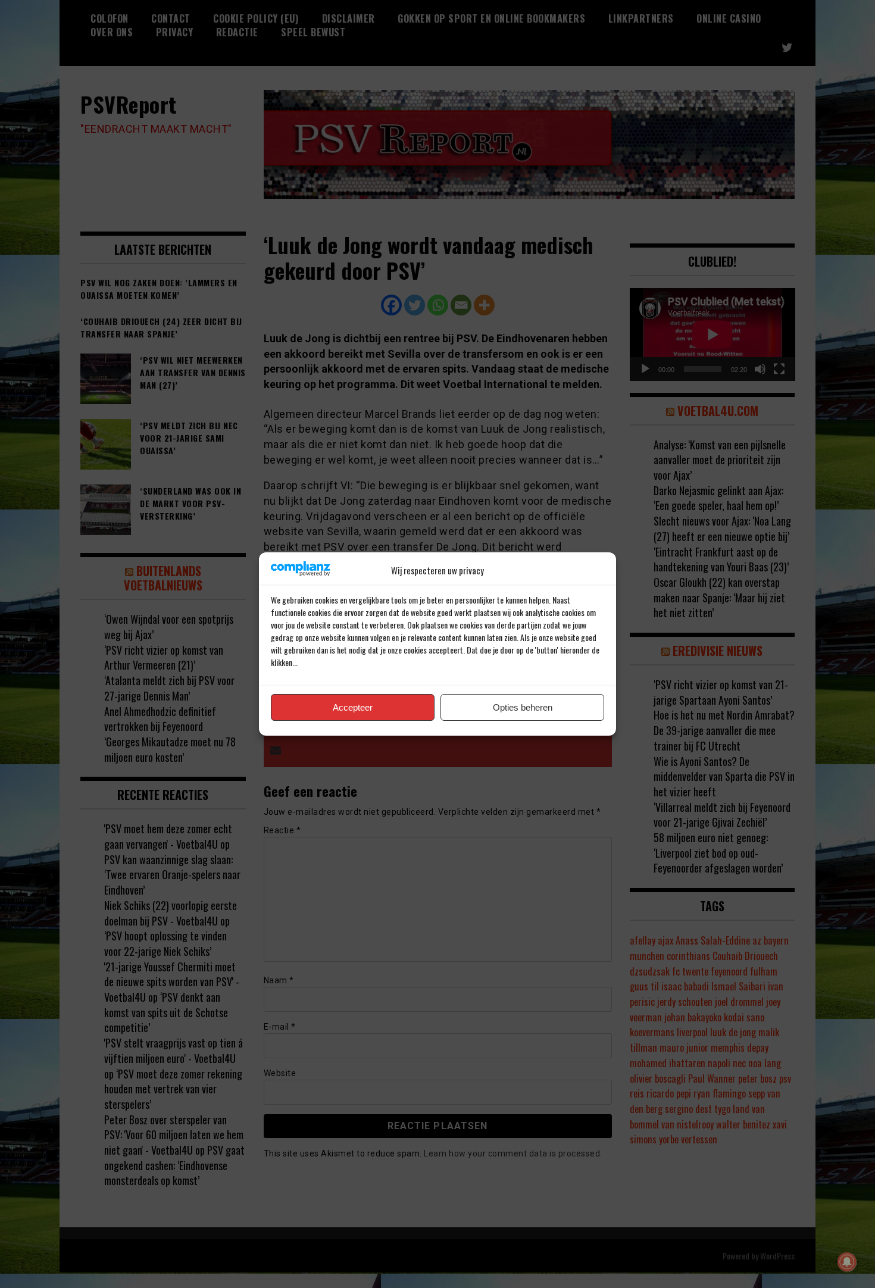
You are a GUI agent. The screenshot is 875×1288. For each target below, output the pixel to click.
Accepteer (353, 707)
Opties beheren (522, 707)
